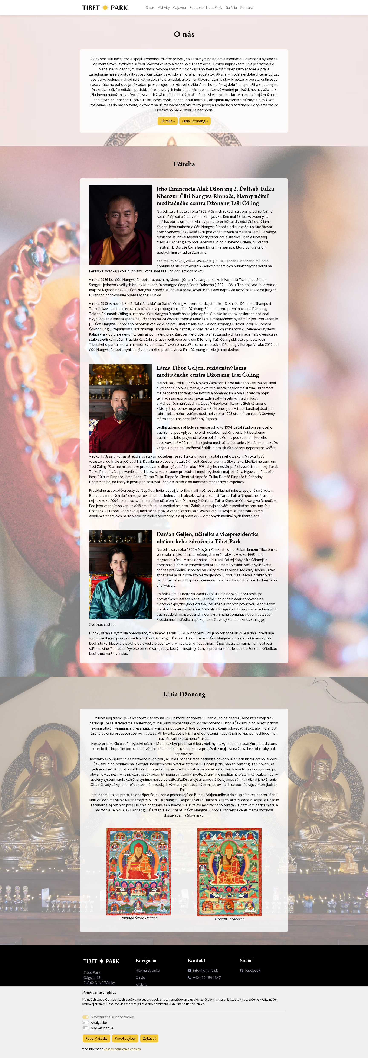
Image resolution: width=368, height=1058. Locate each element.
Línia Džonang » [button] (195, 121)
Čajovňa (179, 7)
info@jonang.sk (205, 970)
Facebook (252, 970)
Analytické (99, 1022)
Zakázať (149, 1038)
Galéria (231, 7)
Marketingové (102, 1028)
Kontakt (246, 7)
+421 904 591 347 (207, 977)
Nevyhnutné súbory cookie (112, 1017)
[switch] (85, 1022)
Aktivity (164, 7)
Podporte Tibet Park (205, 7)
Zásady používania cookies (122, 1049)
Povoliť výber (125, 1038)
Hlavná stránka (148, 970)
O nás (150, 7)
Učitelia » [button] (167, 121)
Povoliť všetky (96, 1038)
